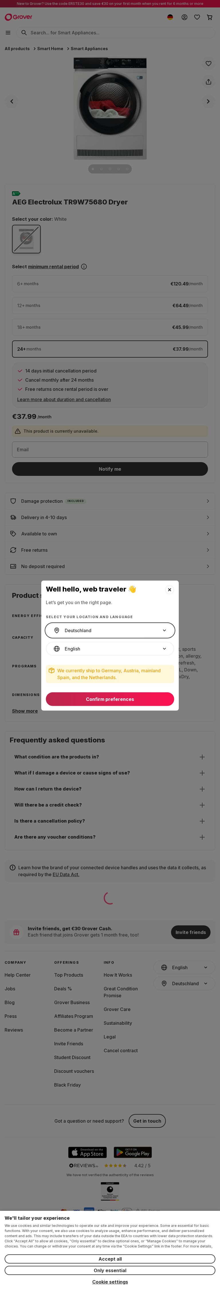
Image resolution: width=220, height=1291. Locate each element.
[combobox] (110, 630)
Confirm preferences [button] (110, 699)
